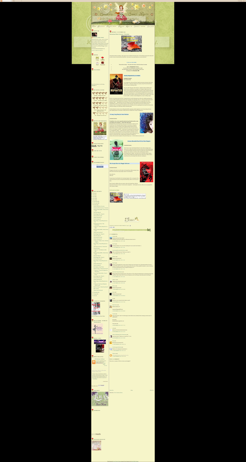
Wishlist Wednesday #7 (98, 217)
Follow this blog (100, 166)
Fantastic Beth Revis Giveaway (99, 206)
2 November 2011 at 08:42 (118, 295)
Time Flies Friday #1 (97, 255)
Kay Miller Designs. (135, 461)
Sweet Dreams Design (117, 461)
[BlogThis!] (111, 227)
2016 (94, 193)
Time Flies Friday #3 (97, 212)
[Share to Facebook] (113, 227)
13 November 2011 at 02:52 (119, 344)
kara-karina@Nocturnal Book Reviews (119, 250)
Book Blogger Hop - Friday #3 (99, 234)
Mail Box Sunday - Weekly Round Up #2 (101, 286)
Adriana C (114, 279)
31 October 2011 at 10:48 (118, 241)
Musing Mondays (97, 248)
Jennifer (113, 313)
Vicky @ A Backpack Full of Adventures (119, 334)
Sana (113, 340)
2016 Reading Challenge (100, 359)
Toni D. (113, 243)
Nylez (113, 292)
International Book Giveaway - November (101, 207)
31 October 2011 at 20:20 (118, 282)
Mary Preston (114, 304)
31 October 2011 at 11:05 (118, 247)
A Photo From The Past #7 (98, 232)
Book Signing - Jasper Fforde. (99, 266)
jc (112, 298)
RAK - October (96, 288)
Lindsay (113, 236)
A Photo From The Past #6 (98, 290)
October (95, 204)
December (96, 201)
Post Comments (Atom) (118, 392)
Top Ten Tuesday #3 (97, 265)
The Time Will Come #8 (98, 237)
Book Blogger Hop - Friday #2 (99, 257)
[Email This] (110, 227)
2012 (94, 198)
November (96, 203)
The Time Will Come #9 (98, 215)
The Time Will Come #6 (98, 277)
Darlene (113, 285)
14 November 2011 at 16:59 (119, 356)
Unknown (114, 353)
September (96, 292)
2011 (94, 199)
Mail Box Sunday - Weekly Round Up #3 (101, 268)
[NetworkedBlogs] (100, 165)
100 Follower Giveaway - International (100, 246)
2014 (94, 194)
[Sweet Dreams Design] (100, 349)
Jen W (97, 360)
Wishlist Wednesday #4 (98, 279)
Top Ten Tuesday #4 (97, 219)
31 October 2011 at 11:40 (118, 253)
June (95, 295)
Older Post (151, 390)
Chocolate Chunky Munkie (98, 37)
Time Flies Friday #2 (97, 235)
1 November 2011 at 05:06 (118, 289)
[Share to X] (112, 227)
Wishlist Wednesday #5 (98, 263)
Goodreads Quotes (105, 381)
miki (113, 328)
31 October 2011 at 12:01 (118, 276)
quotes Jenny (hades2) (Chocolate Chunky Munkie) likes (99, 371)
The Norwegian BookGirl (116, 347)
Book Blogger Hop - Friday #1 (99, 276)
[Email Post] (130, 225)
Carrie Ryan (95, 378)
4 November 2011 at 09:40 (118, 310)
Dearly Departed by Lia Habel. (132, 75)
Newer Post (111, 390)
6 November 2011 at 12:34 (118, 331)
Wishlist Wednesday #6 (98, 239)
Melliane (114, 256)
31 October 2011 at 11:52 (118, 260)
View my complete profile (97, 50)
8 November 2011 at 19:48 (118, 337)
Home (132, 390)
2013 (94, 196)
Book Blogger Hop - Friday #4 (99, 214)
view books (105, 365)
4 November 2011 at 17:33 (118, 325)
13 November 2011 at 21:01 (119, 350)
